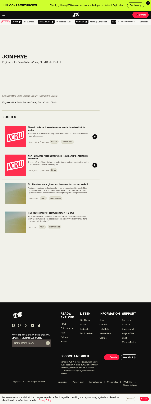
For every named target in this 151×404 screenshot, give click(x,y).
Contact (103, 338)
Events (64, 341)
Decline (130, 399)
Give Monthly (129, 357)
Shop (124, 338)
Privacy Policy (77, 382)
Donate (142, 14)
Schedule (144, 22)
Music (83, 324)
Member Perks (129, 342)
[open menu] (4, 15)
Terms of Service (94, 382)
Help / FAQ (105, 329)
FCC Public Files (128, 382)
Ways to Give (128, 333)
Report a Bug (62, 382)
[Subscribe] (48, 343)
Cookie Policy (111, 382)
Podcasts (84, 329)
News (63, 324)
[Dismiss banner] (148, 3)
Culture (64, 337)
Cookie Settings (130, 385)
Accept (144, 399)
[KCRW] (17, 317)
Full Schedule (86, 333)
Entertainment (67, 328)
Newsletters (105, 333)
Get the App (135, 5)
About (102, 320)
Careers (103, 324)
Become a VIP (128, 329)
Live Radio (85, 320)
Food (63, 332)
